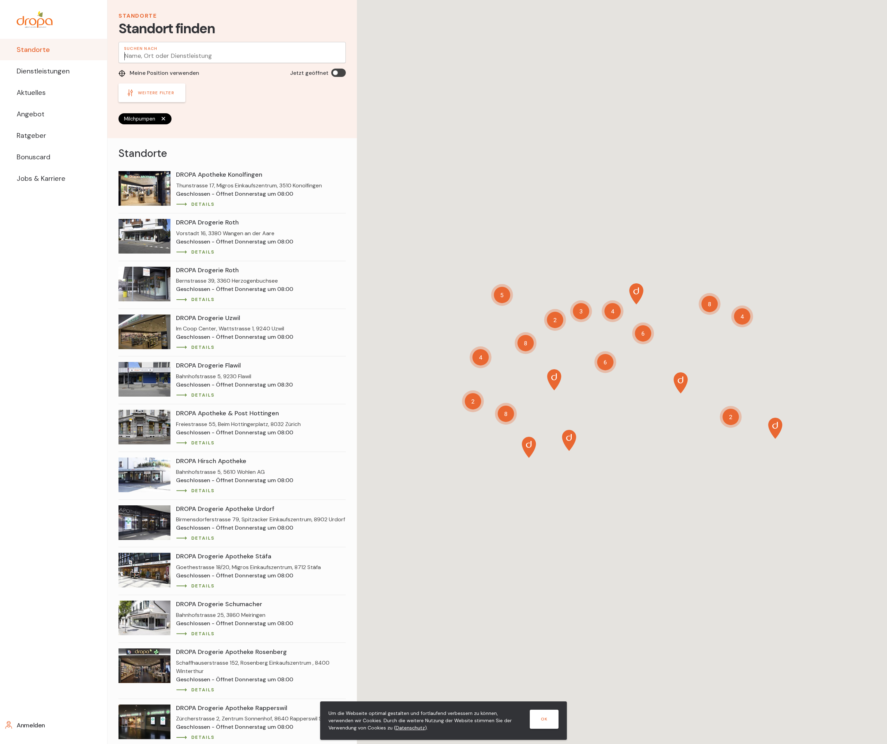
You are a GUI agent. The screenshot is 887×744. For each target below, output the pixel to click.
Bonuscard (33, 156)
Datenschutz (410, 728)
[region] (232, 441)
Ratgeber (31, 135)
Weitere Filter (156, 93)
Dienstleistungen (43, 71)
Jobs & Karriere (41, 178)
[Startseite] (53, 19)
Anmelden (31, 725)
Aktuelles (31, 92)
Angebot (30, 113)
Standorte (33, 49)
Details (202, 204)
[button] (569, 440)
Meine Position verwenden (163, 73)
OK (544, 719)
